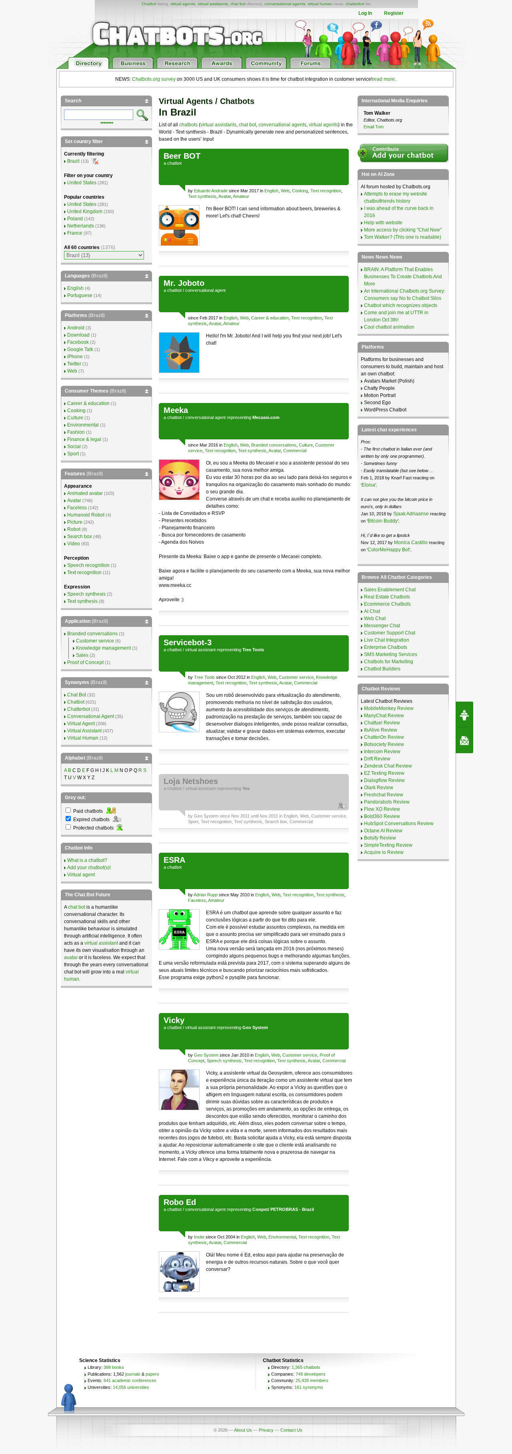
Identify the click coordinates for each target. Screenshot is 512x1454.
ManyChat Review (384, 715)
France (74, 233)
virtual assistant (200, 649)
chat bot (238, 4)
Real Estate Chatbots (387, 597)
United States (81, 182)
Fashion (76, 432)
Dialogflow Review (384, 780)
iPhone (75, 356)
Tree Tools (204, 677)
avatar (71, 957)
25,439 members (312, 1380)
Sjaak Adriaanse (411, 514)
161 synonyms (308, 1387)
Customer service (296, 677)
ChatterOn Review (384, 737)
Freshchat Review (383, 795)
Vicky (174, 1020)
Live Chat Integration (386, 640)
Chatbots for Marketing (388, 661)
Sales (82, 655)
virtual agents (182, 4)
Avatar (224, 196)
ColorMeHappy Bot (388, 549)
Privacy (266, 1430)
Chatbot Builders (382, 669)
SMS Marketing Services (390, 654)
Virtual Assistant (84, 731)
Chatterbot (78, 709)
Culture (306, 445)
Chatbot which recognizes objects (400, 305)
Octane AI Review (383, 831)
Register (394, 13)
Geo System (206, 816)
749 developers (311, 1374)
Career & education (270, 317)
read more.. (384, 79)
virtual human (320, 4)
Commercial (294, 450)
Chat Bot (76, 695)
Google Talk (80, 349)
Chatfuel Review (382, 723)
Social (74, 446)
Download (78, 335)
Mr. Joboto (184, 283)
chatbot (174, 163)
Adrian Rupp (206, 894)
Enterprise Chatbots (385, 647)
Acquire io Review (384, 852)
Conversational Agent (90, 716)
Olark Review (378, 787)
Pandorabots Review (387, 802)
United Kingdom (84, 211)
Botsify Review (380, 838)
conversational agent (205, 290)
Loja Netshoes (191, 781)
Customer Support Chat (389, 633)
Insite (199, 1237)
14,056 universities (131, 1387)
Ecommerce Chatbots (387, 604)
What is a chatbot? (87, 860)
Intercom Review (382, 751)
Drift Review (377, 759)
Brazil (73, 161)
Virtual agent (81, 875)
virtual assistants (213, 4)
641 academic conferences (130, 1380)
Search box (276, 821)
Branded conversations (273, 445)
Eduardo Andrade (211, 190)
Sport (193, 821)
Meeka (176, 410)
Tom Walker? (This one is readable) (402, 237)
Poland (75, 218)
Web (285, 190)
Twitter (74, 364)
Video (73, 543)
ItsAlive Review (380, 730)
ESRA (174, 860)
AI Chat (372, 611)
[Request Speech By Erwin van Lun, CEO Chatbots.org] (464, 714)
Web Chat (375, 618)
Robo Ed (180, 1202)
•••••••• (106, 122)
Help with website (383, 222)
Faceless (197, 900)
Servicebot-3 (188, 642)
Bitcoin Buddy (383, 521)
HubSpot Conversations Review (399, 823)
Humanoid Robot (85, 515)
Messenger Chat (382, 625)
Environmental (282, 1237)
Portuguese (79, 295)
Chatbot (149, 4)
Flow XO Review (382, 809)
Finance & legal (84, 439)
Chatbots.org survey (154, 79)
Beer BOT (182, 156)
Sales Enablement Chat (390, 589)
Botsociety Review (384, 744)
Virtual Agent (81, 723)
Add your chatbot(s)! (89, 867)
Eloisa (368, 485)
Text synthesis (202, 196)
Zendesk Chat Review (388, 766)
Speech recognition (88, 565)
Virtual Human (82, 738)
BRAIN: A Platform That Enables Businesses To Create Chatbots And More (403, 277)
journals (132, 1374)
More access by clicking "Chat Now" (403, 230)
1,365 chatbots (306, 1367)
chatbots (188, 125)
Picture (74, 522)
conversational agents (284, 4)
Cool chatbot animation (389, 327)
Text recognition (325, 190)
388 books (114, 1367)
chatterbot (355, 4)
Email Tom (374, 126)
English (271, 190)
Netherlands (80, 226)
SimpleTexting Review (388, 845)
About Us (243, 1430)
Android (75, 328)
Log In (365, 13)
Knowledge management (103, 648)
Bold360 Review (382, 816)
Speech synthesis (224, 1060)
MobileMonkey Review (389, 708)
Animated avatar (85, 493)
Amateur (241, 196)
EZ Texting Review (384, 773)
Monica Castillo (411, 542)
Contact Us (291, 1430)
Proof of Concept (85, 662)
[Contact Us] (464, 740)
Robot (73, 529)
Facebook (78, 342)
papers (152, 1374)
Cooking (300, 190)
